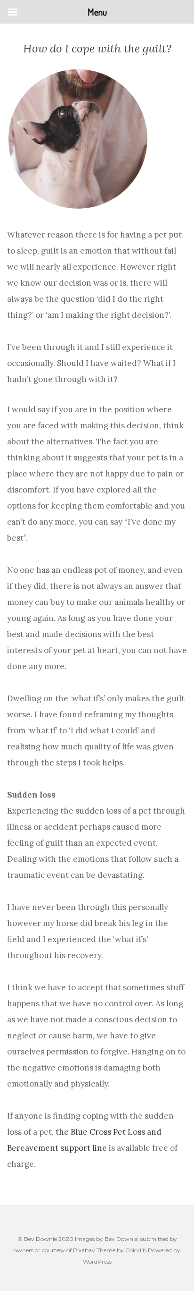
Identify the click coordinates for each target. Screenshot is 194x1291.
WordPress (97, 1261)
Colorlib (135, 1250)
